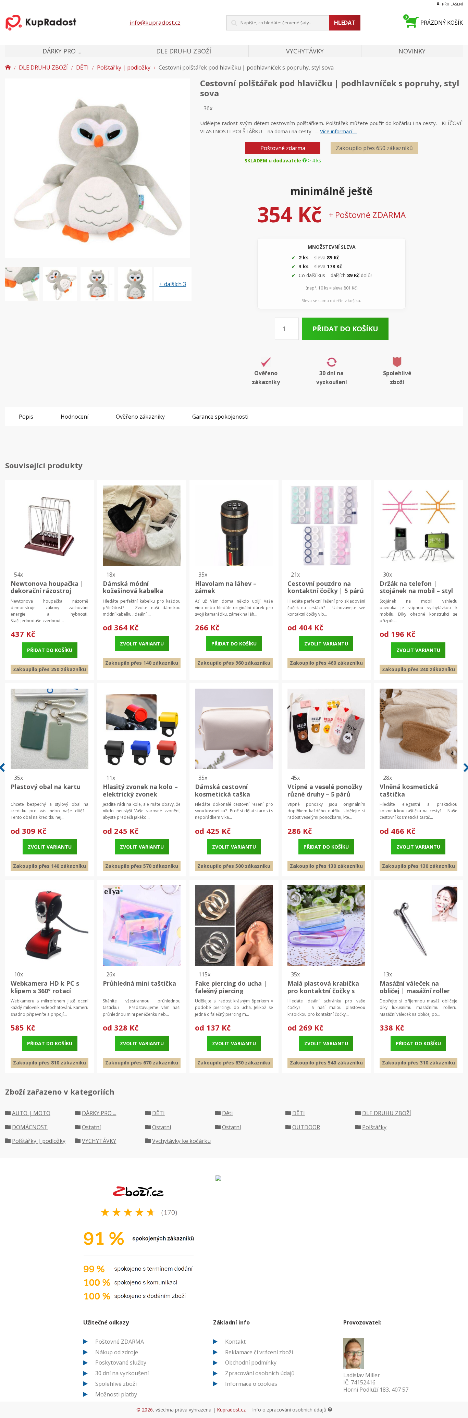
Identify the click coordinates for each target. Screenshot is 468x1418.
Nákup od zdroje (116, 1352)
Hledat (344, 22)
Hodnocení (74, 416)
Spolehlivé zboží (116, 1384)
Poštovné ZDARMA (119, 1341)
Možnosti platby (116, 1394)
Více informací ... (338, 131)
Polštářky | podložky (123, 67)
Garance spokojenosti (220, 416)
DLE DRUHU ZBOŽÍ (43, 67)
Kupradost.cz (231, 1409)
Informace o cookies (251, 1384)
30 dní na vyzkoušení (122, 1373)
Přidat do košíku (345, 328)
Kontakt (235, 1341)
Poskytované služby (120, 1362)
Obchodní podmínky (250, 1362)
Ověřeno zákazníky (140, 416)
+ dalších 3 (172, 284)
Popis (26, 416)
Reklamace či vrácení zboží (259, 1352)
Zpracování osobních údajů (260, 1373)
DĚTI (82, 67)
